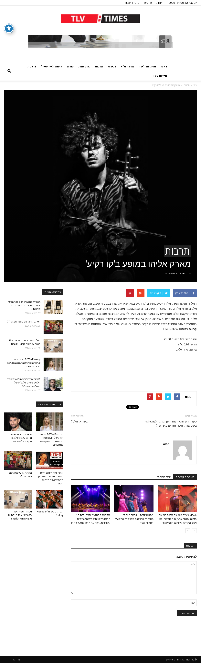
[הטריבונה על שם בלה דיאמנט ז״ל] (53, 327)
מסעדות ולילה (147, 66)
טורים (70, 66)
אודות (159, 3)
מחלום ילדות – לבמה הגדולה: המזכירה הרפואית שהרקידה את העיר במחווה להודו (134, 519)
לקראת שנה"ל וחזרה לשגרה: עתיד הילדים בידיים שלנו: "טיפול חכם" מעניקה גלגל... (23, 383)
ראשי (164, 66)
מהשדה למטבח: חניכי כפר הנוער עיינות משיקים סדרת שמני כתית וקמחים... (24, 305)
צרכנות (31, 66)
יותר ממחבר (164, 477)
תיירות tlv (160, 76)
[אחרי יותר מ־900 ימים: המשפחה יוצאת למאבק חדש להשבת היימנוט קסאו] (49, 460)
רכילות (112, 66)
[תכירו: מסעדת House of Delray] (49, 499)
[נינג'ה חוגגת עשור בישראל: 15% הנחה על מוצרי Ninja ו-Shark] (53, 345)
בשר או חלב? (79, 421)
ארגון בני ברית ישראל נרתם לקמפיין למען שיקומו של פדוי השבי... (20, 438)
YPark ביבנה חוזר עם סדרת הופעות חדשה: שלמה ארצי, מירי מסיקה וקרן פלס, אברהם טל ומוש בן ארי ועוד (178, 519)
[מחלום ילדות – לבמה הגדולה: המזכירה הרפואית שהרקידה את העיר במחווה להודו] (133, 498)
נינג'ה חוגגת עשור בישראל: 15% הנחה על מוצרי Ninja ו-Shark (20, 515)
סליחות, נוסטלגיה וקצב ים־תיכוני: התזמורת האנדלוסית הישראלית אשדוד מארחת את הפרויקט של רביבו (90, 519)
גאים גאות (84, 66)
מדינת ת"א (127, 66)
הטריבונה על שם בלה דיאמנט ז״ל (23, 321)
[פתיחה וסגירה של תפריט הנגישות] (9, 28)
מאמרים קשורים (184, 477)
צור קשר (148, 3)
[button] (9, 71)
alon (182, 273)
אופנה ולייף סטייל (51, 66)
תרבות (99, 66)
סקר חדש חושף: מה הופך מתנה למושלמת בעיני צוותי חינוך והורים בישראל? (171, 423)
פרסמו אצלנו (132, 3)
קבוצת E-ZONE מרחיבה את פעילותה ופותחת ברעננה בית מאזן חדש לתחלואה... (23, 363)
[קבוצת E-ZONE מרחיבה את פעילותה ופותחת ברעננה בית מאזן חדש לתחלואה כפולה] (53, 364)
